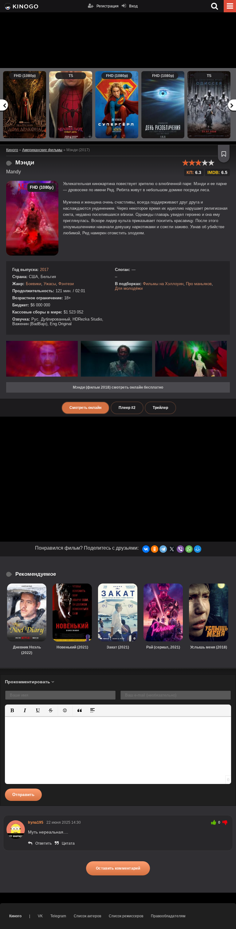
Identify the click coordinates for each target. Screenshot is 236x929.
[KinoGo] (20, 6)
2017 (44, 269)
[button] (12, 710)
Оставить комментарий (118, 868)
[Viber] (180, 549)
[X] (171, 549)
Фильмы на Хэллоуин (163, 283)
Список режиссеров (126, 916)
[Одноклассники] (154, 549)
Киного (15, 916)
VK (40, 916)
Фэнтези (66, 283)
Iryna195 (35, 822)
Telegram (58, 916)
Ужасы (50, 283)
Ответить (43, 843)
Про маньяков (199, 283)
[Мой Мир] (197, 549)
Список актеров (87, 916)
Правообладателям (168, 916)
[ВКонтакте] (146, 549)
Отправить (23, 794)
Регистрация (107, 6)
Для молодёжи (129, 288)
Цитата (68, 843)
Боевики (33, 283)
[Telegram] (163, 549)
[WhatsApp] (189, 549)
